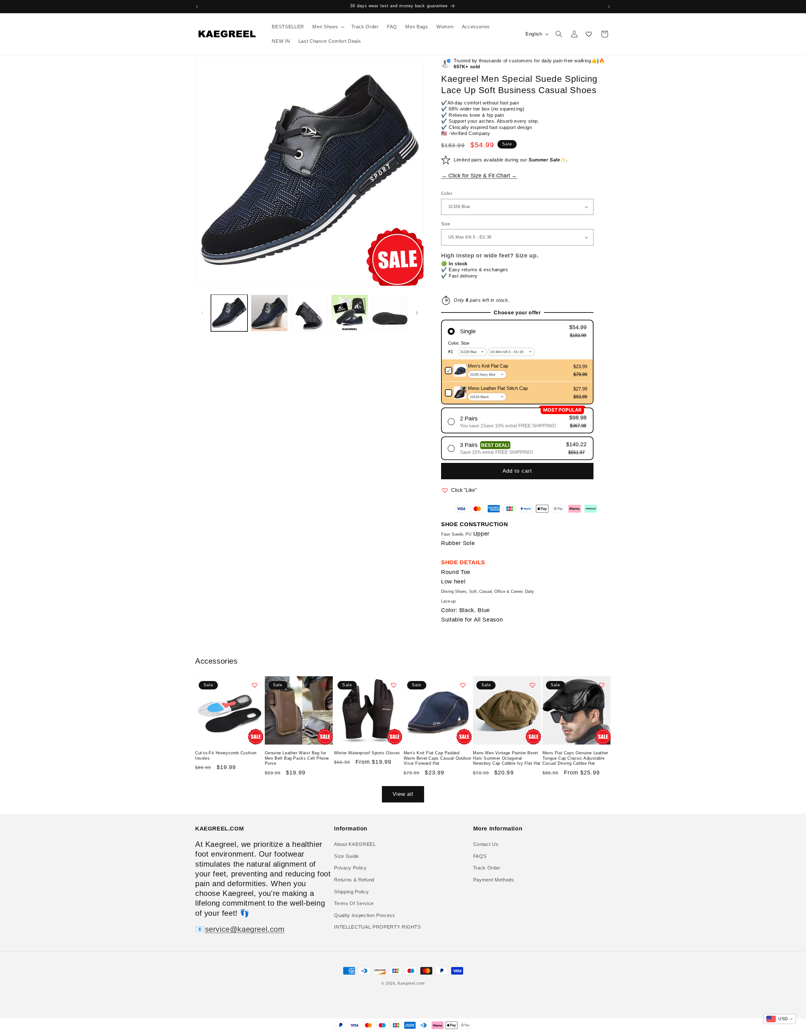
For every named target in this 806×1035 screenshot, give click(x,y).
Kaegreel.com (411, 983)
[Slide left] (202, 313)
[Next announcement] (609, 6)
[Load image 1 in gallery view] (229, 313)
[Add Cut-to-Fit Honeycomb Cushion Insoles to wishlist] (254, 685)
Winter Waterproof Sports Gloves (367, 752)
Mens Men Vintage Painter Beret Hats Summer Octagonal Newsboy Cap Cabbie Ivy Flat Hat (507, 758)
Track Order (486, 867)
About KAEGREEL (355, 844)
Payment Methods (493, 879)
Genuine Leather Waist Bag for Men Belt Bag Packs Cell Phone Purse (297, 758)
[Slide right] (417, 313)
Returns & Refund (354, 879)
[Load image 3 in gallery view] (309, 313)
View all (403, 794)
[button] (327, 27)
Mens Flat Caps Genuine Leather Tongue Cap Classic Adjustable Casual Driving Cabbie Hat (575, 758)
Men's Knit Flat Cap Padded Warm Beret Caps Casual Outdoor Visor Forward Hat (437, 758)
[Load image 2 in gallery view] (269, 313)
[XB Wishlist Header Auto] (589, 34)
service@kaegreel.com (245, 929)
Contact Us (486, 844)
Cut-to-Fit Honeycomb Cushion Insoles (226, 755)
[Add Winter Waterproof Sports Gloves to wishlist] (393, 685)
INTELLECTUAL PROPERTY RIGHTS (377, 927)
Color (446, 193)
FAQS (480, 856)
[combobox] (779, 1019)
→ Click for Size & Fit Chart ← (479, 175)
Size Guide (346, 856)
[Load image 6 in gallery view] (390, 313)
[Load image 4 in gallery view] (349, 313)
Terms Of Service (354, 903)
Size (445, 223)
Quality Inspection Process (364, 915)
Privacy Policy (350, 867)
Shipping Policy (351, 891)
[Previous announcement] (197, 6)
